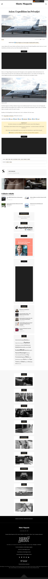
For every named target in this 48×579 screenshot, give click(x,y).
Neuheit (17, 353)
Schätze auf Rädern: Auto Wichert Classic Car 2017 (38, 197)
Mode (15, 119)
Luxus (11, 119)
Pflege (28, 354)
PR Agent (34, 544)
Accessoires (37, 534)
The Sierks (39, 544)
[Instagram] (26, 557)
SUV (26, 359)
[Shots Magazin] (24, 4)
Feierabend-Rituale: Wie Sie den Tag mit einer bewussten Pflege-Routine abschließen (25, 323)
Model (26, 350)
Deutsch (37, 1)
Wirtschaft (19, 363)
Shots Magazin (12, 171)
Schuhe (30, 357)
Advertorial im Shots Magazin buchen (24, 549)
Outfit (20, 354)
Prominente (18, 357)
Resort (28, 159)
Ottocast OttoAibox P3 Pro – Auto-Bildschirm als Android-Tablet (25, 314)
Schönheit (25, 119)
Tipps (30, 359)
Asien (9, 159)
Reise (30, 119)
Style (24, 359)
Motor (3, 39)
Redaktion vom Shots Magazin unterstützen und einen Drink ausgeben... (24, 132)
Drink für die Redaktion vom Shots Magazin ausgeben (24, 547)
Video (26, 361)
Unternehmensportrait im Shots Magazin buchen (24, 554)
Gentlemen (22, 534)
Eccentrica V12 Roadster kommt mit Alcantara (25, 329)
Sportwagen (21, 359)
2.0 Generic (11, 115)
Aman (7, 159)
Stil (34, 119)
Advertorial (17, 340)
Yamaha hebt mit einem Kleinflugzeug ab (36, 203)
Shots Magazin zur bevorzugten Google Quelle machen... (27, 42)
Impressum (27, 564)
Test (28, 359)
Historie (22, 345)
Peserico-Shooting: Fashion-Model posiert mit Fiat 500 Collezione (15, 204)
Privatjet (25, 159)
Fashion (27, 343)
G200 (12, 159)
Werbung (30, 361)
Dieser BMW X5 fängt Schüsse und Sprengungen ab (14, 198)
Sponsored (41, 534)
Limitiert (26, 347)
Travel (33, 534)
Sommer (17, 359)
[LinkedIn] (28, 557)
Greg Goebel (6, 115)
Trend (38, 119)
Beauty (26, 340)
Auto (20, 119)
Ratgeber (23, 357)
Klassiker (29, 345)
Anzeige (22, 340)
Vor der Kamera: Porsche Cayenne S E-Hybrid (36, 184)
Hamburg (17, 345)
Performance (24, 354)
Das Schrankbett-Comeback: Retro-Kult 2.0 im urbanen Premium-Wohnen (25, 319)
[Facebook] (22, 557)
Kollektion (18, 347)
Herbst (20, 345)
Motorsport (29, 350)
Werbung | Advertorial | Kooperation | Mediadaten (24, 518)
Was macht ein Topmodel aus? (24, 309)
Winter (16, 363)
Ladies (19, 534)
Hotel (19, 159)
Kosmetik (23, 347)
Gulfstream (15, 159)
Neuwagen (23, 353)
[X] (19, 557)
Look (29, 347)
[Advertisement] (24, 61)
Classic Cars (17, 342)
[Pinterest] (24, 557)
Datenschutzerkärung (22, 564)
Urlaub (23, 361)
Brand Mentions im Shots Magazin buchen (24, 551)
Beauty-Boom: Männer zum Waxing (10, 184)
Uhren (20, 361)
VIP (27, 361)
